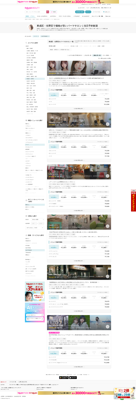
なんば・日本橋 (30, 55)
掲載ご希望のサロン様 (106, 7)
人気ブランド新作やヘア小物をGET (43, 387)
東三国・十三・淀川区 (32, 71)
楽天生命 (104, 4)
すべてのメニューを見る (102, 89)
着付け (27, 168)
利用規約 (57, 374)
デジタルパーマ (29, 147)
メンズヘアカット (30, 177)
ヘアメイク (28, 165)
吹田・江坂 (29, 88)
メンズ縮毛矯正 (29, 184)
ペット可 (28, 261)
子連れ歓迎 (28, 252)
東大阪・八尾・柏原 (31, 99)
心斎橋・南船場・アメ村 (32, 50)
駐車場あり (28, 259)
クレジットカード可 (30, 266)
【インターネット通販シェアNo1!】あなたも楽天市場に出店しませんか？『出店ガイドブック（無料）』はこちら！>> (33, 384)
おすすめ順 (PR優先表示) (75, 55)
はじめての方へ (81, 7)
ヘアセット (28, 163)
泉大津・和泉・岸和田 (32, 109)
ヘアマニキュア (29, 142)
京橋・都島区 (30, 74)
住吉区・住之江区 (31, 81)
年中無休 (28, 245)
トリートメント (29, 154)
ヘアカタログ (76, 16)
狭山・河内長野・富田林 (32, 106)
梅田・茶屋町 (30, 48)
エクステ (28, 161)
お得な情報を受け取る (95, 7)
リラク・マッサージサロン (65, 16)
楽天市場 (108, 4)
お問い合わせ (69, 374)
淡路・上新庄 (30, 69)
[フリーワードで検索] (47, 11)
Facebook (85, 374)
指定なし (28, 123)
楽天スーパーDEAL (30, 207)
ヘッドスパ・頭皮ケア (31, 156)
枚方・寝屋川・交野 (31, 95)
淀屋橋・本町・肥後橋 (32, 62)
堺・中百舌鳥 (30, 104)
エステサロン (53, 16)
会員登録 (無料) (79, 11)
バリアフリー (29, 273)
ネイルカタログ (85, 16)
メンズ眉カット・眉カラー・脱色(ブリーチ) (34, 189)
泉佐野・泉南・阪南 (31, 111)
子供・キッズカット (30, 128)
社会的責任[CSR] (17, 396)
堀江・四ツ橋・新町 (31, 53)
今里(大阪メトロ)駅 (74, 46)
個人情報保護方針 (9, 396)
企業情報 (2, 396)
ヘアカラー (28, 135)
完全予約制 (28, 247)
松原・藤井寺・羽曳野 (32, 102)
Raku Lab (108, 16)
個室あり (28, 254)
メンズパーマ (29, 182)
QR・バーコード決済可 (31, 268)
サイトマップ (63, 374)
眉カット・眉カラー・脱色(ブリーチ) (34, 170)
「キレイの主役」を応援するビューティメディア (11, 387)
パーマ (51, 19)
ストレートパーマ (30, 151)
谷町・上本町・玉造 (31, 67)
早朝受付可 (28, 240)
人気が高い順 (87, 55)
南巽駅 (103, 46)
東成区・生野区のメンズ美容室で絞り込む (59, 49)
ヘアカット (28, 126)
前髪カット (28, 133)
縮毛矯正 (28, 149)
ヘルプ (87, 7)
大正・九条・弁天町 (31, 85)
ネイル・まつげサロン (42, 16)
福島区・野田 (30, 60)
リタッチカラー (29, 137)
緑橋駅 (99, 46)
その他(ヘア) (28, 175)
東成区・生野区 (39, 19)
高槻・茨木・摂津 (31, 97)
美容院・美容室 (28, 19)
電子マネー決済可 (30, 271)
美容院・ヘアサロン (30, 16)
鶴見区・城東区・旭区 (32, 76)
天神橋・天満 (30, 64)
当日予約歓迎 (46, 19)
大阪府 (33, 19)
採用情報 (24, 396)
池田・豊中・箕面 (31, 90)
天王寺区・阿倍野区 (31, 57)
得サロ (27, 209)
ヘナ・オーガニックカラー (32, 140)
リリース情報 (79, 374)
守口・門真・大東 (31, 92)
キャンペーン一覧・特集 (97, 16)
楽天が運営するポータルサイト (77, 387)
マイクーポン (97, 11)
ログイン (88, 11)
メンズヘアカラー (30, 179)
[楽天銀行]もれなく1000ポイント (88, 4)
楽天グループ (98, 4)
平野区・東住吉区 (31, 83)
